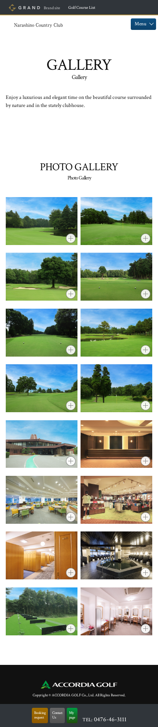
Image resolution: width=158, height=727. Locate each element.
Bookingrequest (40, 715)
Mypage (72, 715)
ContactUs (57, 715)
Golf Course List (81, 7)
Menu (140, 24)
